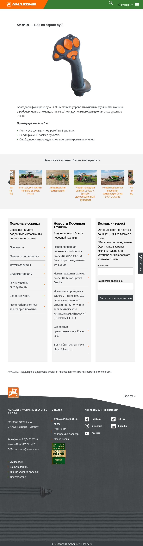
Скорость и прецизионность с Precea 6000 (69, 331)
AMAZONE (13, 371)
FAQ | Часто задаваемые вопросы (66, 431)
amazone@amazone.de (27, 449)
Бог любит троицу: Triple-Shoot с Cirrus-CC (69, 346)
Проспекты (17, 247)
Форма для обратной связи (66, 421)
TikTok (121, 418)
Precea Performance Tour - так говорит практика (24, 306)
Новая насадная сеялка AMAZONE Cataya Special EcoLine (69, 278)
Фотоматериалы (20, 264)
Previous (9, 182)
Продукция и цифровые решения (39, 371)
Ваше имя (103, 265)
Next (134, 182)
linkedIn (122, 425)
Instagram (96, 425)
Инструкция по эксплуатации (19, 284)
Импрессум (16, 461)
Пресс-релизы (62, 439)
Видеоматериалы (21, 273)
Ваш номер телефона (110, 280)
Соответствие (18, 476)
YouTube (95, 432)
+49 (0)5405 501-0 (28, 439)
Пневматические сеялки (97, 371)
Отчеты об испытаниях (24, 256)
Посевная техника (70, 371)
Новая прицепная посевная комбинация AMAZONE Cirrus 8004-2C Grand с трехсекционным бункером (69, 255)
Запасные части (20, 295)
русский (125, 4)
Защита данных (19, 466)
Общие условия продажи (24, 471)
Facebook (96, 418)
